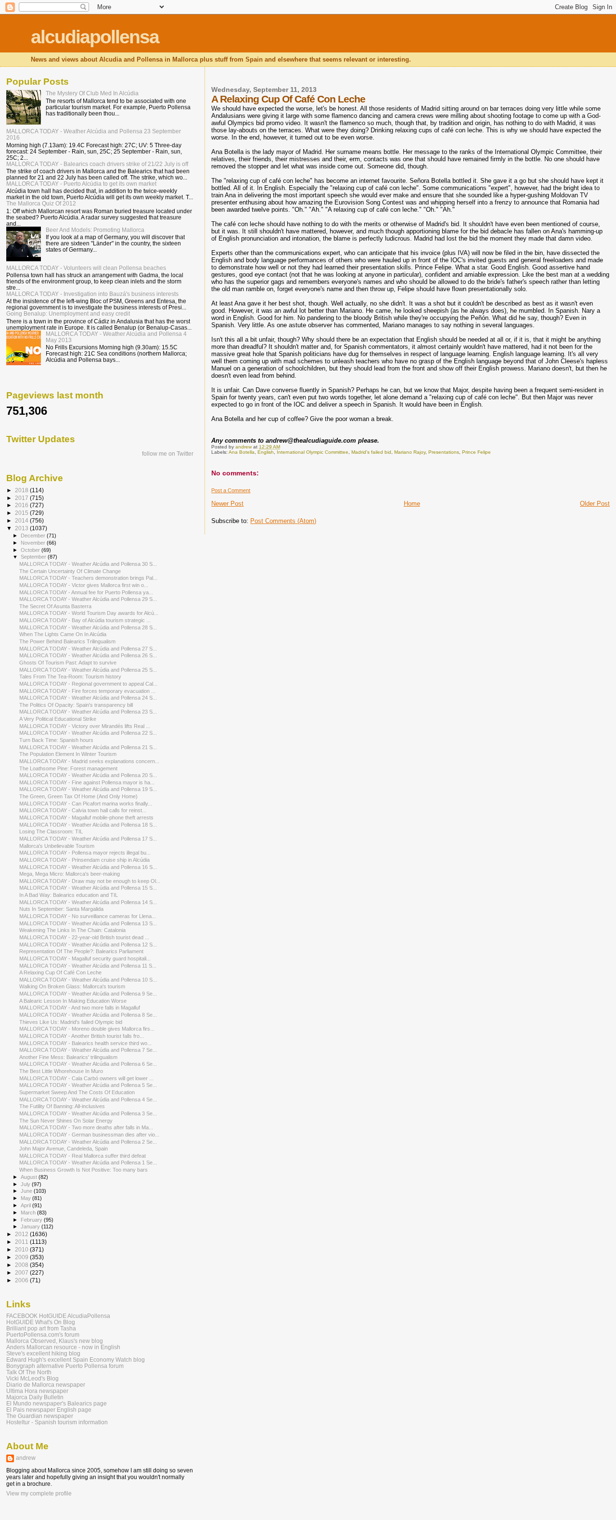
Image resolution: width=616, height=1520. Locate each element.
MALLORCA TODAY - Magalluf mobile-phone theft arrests (86, 817)
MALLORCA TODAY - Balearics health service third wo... (85, 1043)
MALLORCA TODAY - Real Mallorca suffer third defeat (82, 1156)
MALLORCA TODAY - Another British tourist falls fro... (81, 1036)
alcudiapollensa (95, 36)
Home (412, 503)
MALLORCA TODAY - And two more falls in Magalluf (79, 1007)
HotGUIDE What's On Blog (40, 1322)
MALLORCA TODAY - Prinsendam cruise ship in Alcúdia (84, 860)
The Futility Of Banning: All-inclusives (62, 1106)
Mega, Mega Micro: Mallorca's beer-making (69, 874)
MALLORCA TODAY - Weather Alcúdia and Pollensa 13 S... (88, 923)
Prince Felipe (476, 452)
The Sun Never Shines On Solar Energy (66, 1121)
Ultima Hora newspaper (37, 1391)
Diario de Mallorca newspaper (45, 1384)
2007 (22, 1272)
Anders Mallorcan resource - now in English (63, 1347)
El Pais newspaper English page (48, 1409)
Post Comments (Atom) (283, 520)
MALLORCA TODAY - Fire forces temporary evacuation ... (87, 691)
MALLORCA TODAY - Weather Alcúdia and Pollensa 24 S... (88, 698)
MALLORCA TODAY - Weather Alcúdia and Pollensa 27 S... (88, 648)
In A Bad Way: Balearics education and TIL (68, 895)
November (34, 543)
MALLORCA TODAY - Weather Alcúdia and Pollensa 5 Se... (88, 1085)
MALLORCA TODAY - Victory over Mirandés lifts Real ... (84, 726)
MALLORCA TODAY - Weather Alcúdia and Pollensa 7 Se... (88, 1050)
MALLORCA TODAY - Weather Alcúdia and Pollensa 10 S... (88, 980)
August (29, 1177)
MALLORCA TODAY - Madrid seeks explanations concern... (89, 761)
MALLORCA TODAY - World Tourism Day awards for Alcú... (88, 613)
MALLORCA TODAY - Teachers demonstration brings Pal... (88, 578)
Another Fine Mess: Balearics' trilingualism (68, 1057)
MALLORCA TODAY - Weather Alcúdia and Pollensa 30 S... (88, 564)
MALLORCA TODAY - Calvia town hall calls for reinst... (82, 810)
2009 (22, 1257)
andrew (26, 1458)
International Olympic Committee (312, 452)
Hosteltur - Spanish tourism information (57, 1422)
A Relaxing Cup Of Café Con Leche (60, 972)
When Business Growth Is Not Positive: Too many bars (83, 1170)
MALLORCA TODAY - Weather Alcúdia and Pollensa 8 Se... (88, 1015)
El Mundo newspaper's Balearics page (56, 1403)
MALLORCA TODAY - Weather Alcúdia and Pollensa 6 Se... (88, 1064)
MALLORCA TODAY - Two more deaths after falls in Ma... (86, 1127)
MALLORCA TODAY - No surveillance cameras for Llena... (87, 916)
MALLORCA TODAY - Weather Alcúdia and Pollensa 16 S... (88, 867)
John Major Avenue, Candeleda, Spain (63, 1148)
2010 (22, 1249)
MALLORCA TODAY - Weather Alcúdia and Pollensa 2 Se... (88, 1142)
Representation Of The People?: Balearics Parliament (81, 951)
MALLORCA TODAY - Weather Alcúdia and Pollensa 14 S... (88, 902)
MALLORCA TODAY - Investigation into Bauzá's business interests (92, 294)
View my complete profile (39, 1493)
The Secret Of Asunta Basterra (55, 606)
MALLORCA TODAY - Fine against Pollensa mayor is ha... (86, 782)
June (27, 1191)
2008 (22, 1265)
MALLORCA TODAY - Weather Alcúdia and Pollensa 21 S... (88, 747)
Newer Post (227, 503)
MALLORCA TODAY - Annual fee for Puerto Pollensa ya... (86, 592)
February (32, 1220)
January (31, 1226)
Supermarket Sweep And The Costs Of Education (77, 1092)
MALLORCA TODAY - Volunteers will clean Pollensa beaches (86, 268)
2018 (22, 490)
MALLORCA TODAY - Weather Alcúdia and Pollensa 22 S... (88, 733)
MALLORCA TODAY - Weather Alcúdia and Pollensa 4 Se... (88, 1099)
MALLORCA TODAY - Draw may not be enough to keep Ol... (89, 881)
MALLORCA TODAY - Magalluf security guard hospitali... (85, 958)
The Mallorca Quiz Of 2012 (41, 203)
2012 (22, 1234)
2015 (22, 513)
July (26, 1184)
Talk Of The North (28, 1372)
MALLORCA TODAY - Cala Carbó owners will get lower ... (86, 1078)
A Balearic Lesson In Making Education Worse (73, 1001)
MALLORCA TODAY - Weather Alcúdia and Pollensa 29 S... (88, 599)
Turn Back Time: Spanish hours (56, 740)
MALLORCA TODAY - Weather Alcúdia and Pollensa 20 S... (88, 775)
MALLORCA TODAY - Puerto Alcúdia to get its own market (81, 183)
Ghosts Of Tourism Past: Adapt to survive (67, 662)
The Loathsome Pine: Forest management (68, 768)
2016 (22, 505)
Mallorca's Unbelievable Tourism (56, 846)
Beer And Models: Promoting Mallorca (95, 230)
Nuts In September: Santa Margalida (61, 909)
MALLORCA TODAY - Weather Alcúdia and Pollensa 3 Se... (88, 1113)
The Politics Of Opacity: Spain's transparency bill (76, 705)
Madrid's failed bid (371, 452)
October (31, 550)
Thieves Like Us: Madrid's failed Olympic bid (70, 1022)
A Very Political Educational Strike (57, 719)
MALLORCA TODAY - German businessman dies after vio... (89, 1134)
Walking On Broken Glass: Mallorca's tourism (72, 986)
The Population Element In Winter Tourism (67, 754)
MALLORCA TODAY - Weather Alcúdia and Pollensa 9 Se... (88, 993)
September (34, 557)
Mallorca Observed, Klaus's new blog (54, 1341)
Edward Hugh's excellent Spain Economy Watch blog (75, 1359)
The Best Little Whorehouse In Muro (61, 1071)
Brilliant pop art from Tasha (41, 1328)
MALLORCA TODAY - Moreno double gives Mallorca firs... (86, 1029)
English (265, 452)
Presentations (443, 452)
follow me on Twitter (167, 453)
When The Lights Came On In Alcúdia (62, 634)
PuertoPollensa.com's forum (42, 1334)
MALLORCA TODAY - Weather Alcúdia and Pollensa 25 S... (88, 670)
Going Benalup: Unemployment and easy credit (68, 313)
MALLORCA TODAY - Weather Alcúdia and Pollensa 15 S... (88, 888)
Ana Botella (242, 452)
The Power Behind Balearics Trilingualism (67, 641)
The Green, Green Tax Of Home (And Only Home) (78, 796)
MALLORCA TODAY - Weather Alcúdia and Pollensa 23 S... (88, 712)
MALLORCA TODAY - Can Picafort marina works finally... (85, 803)
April (26, 1205)
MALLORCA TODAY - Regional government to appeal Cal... (88, 684)
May (26, 1198)
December (34, 535)
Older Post (595, 503)
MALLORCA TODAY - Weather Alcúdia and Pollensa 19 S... (88, 789)
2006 (22, 1280)
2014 (22, 520)
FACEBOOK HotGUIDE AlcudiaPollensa (58, 1316)
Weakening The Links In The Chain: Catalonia (72, 930)
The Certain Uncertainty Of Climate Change (70, 571)
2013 (22, 528)
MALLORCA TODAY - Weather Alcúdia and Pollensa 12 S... (88, 944)
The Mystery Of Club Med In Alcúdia (92, 93)
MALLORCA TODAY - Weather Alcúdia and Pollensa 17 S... (88, 839)
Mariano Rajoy (409, 452)
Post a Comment (230, 490)
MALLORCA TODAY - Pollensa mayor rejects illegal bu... (85, 853)
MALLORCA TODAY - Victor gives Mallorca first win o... (83, 585)
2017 (22, 498)
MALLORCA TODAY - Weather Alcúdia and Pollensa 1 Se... (88, 1162)
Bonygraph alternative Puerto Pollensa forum (65, 1366)
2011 (22, 1242)
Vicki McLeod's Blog (32, 1378)
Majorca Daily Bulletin (35, 1397)
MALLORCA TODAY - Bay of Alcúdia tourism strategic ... (85, 620)
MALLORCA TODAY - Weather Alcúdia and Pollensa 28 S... (88, 627)
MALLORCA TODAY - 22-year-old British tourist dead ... (84, 937)
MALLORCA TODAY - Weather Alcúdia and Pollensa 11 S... (87, 966)
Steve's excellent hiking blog (43, 1353)
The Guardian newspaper (39, 1416)
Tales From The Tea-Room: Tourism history (70, 676)
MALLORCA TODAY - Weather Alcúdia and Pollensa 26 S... (88, 655)
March (29, 1212)
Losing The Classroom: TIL (51, 831)
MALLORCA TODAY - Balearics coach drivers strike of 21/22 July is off (97, 164)
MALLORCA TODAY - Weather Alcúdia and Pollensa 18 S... (88, 825)
